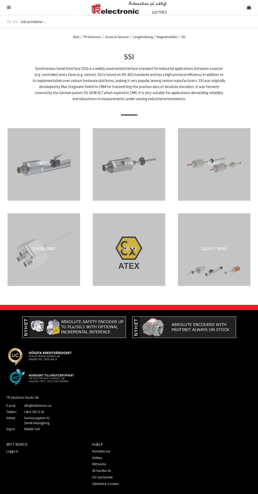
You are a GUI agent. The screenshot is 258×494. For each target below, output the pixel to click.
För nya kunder (102, 477)
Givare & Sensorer (117, 37)
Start (76, 37)
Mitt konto (99, 464)
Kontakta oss (101, 451)
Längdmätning (143, 37)
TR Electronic (92, 37)
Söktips (97, 458)
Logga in (12, 451)
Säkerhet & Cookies (105, 484)
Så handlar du (101, 471)
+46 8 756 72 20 (34, 412)
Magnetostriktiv (167, 37)
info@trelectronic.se (37, 405)
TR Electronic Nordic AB (22, 397)
